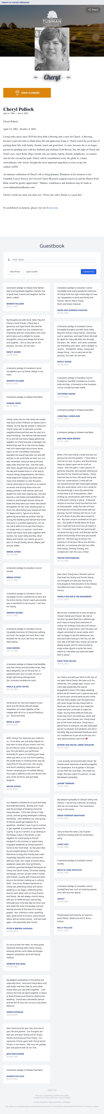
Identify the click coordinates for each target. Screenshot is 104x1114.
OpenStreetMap (55, 1102)
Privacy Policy (44, 1098)
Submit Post (88, 271)
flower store (52, 207)
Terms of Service (59, 1098)
